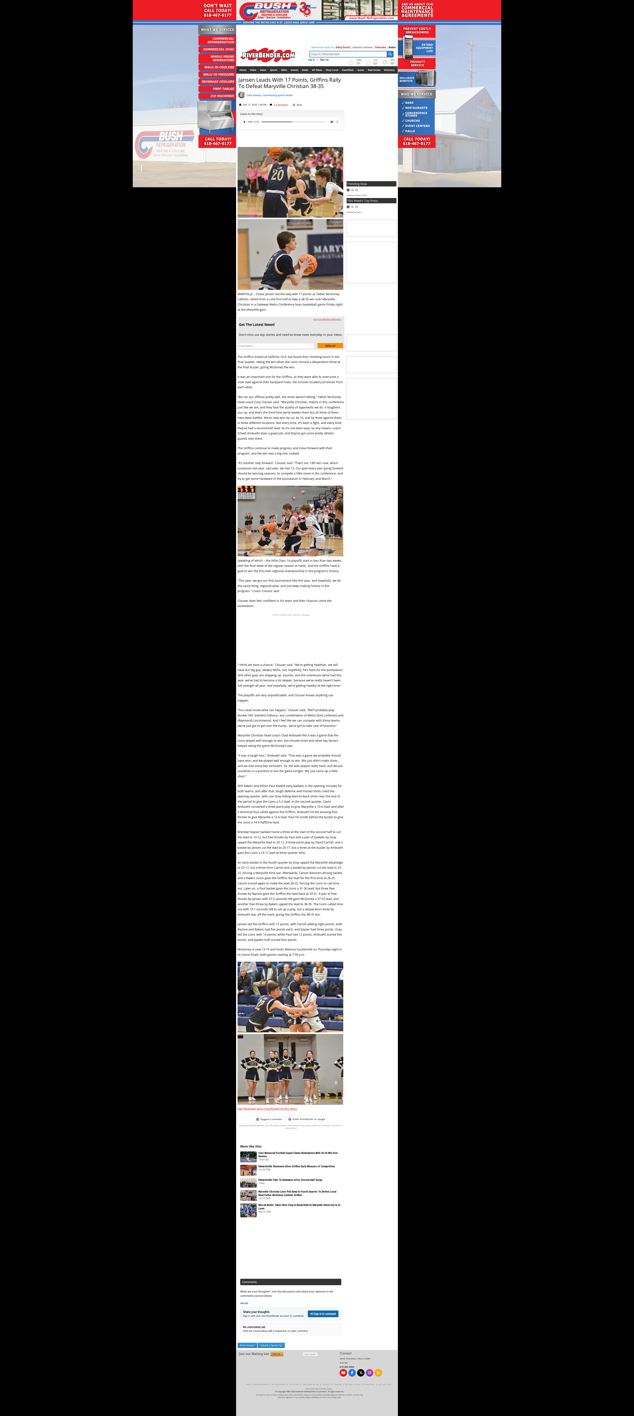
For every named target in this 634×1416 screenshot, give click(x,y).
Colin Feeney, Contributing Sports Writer (270, 95)
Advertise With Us (261, 1384)
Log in (311, 59)
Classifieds (348, 70)
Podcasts (380, 47)
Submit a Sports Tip (271, 1345)
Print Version (247, 1345)
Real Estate (374, 70)
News (263, 70)
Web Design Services (311, 1384)
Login (306, 1354)
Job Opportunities (279, 1384)
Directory (389, 70)
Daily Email (343, 47)
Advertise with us (322, 47)
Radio (392, 47)
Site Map (338, 1384)
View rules (244, 1303)
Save (299, 104)
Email (313, 1354)
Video (253, 70)
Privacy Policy (369, 1384)
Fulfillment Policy (384, 1384)
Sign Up (324, 59)
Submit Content (362, 47)
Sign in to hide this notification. (327, 319)
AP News (317, 70)
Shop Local (332, 70)
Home (242, 70)
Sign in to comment (324, 1313)
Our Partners (294, 1384)
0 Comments (281, 104)
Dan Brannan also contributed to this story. (268, 1109)
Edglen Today (326, 1388)
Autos (360, 70)
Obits (284, 70)
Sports (273, 70)
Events (294, 70)
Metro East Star (312, 1388)
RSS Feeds (349, 1384)
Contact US (327, 1384)
